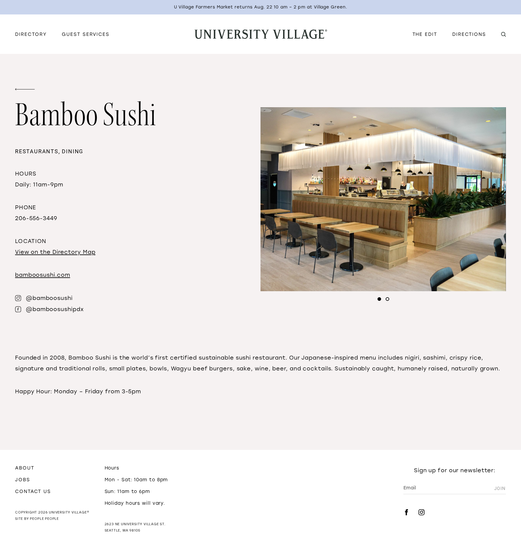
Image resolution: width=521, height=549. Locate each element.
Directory (31, 34)
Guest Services (85, 34)
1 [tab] (379, 299)
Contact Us (33, 491)
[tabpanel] (383, 199)
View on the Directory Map (55, 252)
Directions (469, 34)
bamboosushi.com (42, 275)
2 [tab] (387, 299)
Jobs (22, 479)
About (24, 468)
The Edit (424, 34)
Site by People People (37, 519)
